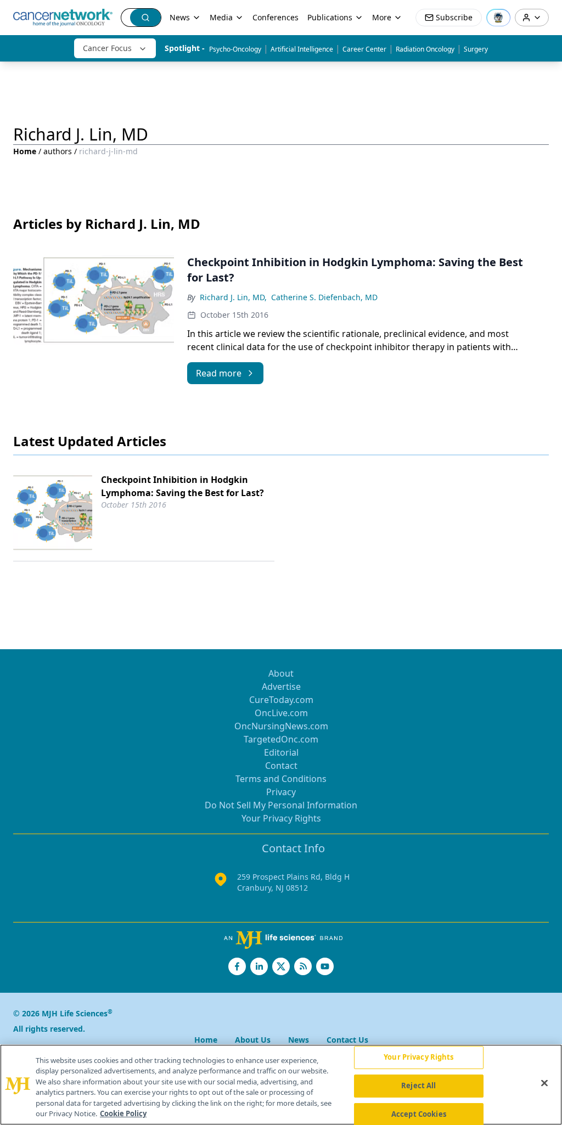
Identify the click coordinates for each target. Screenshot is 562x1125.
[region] (281, 1084)
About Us (253, 1039)
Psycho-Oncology (235, 49)
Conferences (275, 17)
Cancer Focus (107, 48)
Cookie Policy (123, 1113)
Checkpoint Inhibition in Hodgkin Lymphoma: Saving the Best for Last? (182, 486)
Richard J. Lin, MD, (233, 297)
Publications (329, 17)
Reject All (418, 1085)
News (180, 17)
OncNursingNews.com (281, 726)
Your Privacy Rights (281, 818)
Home (24, 151)
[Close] (544, 1083)
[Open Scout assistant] (498, 17)
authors (57, 151)
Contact (281, 766)
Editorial (281, 752)
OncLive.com (281, 713)
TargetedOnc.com (281, 739)
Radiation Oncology (425, 49)
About (281, 673)
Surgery (476, 49)
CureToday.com (281, 700)
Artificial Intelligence (302, 49)
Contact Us (347, 1039)
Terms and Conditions (281, 779)
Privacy (281, 792)
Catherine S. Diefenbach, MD (324, 297)
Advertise (281, 686)
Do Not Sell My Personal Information (281, 805)
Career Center (364, 49)
